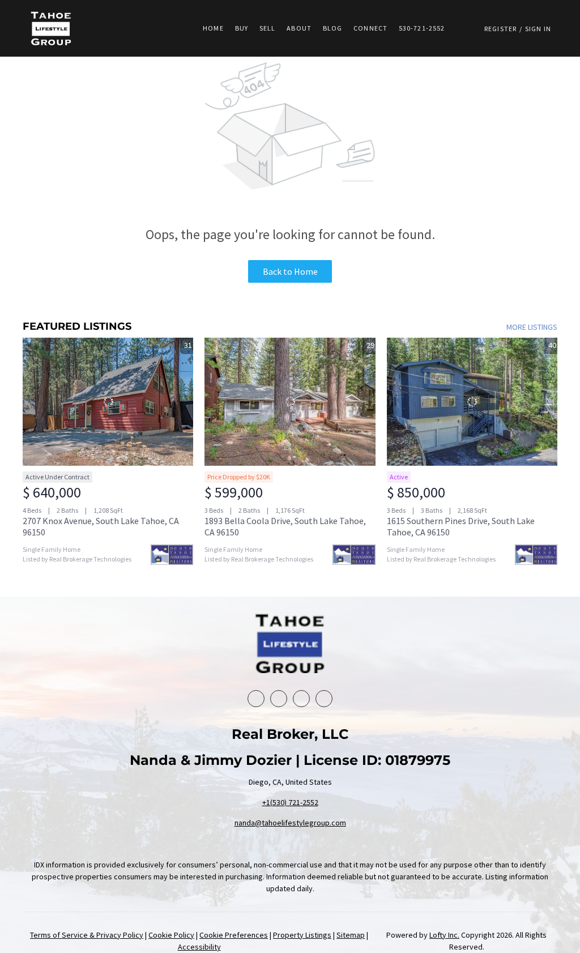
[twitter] (301, 698)
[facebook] (256, 698)
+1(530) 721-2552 (290, 802)
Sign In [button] (538, 28)
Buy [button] (241, 28)
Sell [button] (267, 28)
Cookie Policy (171, 935)
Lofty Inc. (444, 935)
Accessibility (199, 947)
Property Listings (302, 935)
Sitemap (350, 935)
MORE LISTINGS (531, 327)
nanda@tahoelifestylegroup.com (290, 823)
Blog (332, 28)
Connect (370, 28)
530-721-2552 (422, 28)
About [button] (299, 28)
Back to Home (290, 271)
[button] (51, 28)
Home (213, 28)
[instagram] (323, 698)
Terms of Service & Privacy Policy (86, 935)
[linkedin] (278, 698)
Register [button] (500, 28)
